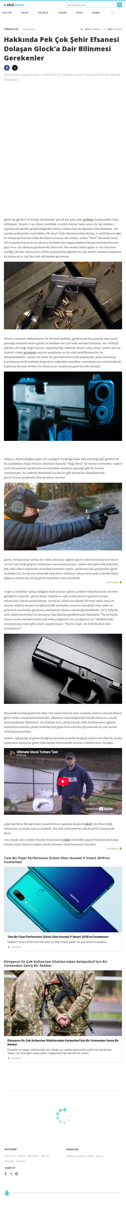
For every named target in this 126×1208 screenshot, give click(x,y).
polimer (88, 220)
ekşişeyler (18, 5)
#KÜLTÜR (10, 1156)
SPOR (79, 12)
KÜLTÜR (6, 12)
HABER (96, 12)
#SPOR (21, 1156)
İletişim (99, 1156)
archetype (112, 582)
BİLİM (24, 12)
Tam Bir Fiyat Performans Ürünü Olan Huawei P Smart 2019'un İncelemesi (57, 936)
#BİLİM (45, 1156)
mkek (88, 824)
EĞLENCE (43, 12)
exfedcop (112, 848)
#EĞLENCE (33, 1156)
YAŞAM (62, 12)
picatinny (30, 352)
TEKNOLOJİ (11, 29)
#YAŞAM (9, 1161)
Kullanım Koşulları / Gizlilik (80, 1156)
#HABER (20, 1161)
